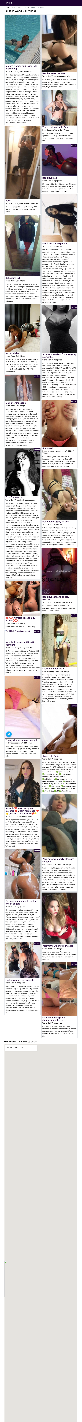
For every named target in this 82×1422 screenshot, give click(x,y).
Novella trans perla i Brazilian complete (20, 643)
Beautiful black (50, 177)
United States (16, 7)
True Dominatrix (13, 497)
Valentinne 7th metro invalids (57, 945)
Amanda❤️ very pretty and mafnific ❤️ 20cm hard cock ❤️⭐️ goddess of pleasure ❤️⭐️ (22, 811)
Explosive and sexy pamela (19, 980)
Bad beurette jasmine (53, 73)
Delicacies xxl (12, 278)
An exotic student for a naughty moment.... (59, 355)
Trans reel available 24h (55, 127)
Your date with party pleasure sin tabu (58, 860)
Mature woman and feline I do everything (21, 67)
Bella (8, 200)
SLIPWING (8, 3)
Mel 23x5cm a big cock (54, 243)
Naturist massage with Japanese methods (54, 1018)
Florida (26, 7)
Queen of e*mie (50, 756)
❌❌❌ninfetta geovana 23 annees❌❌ (20, 619)
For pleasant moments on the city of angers (21, 902)
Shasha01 (47, 448)
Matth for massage (15, 403)
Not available (12, 353)
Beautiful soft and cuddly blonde (55, 598)
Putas (6, 7)
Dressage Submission (53, 668)
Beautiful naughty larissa (55, 521)
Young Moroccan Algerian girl (21, 740)
